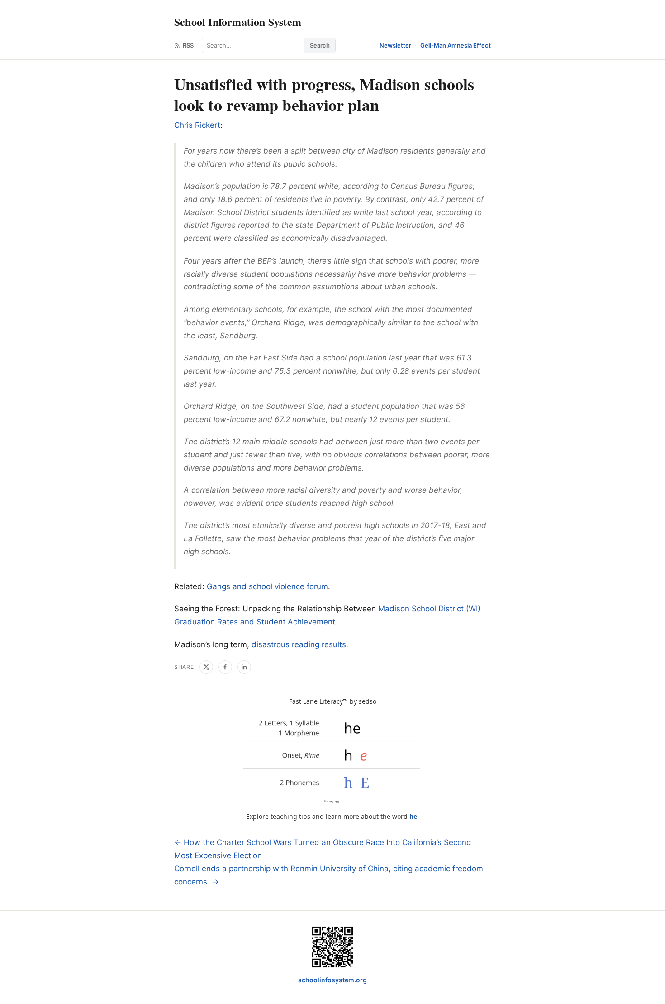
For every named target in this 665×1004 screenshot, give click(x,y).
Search (320, 45)
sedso (367, 701)
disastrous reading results (299, 644)
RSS (188, 45)
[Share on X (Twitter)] (206, 667)
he (413, 816)
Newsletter (395, 45)
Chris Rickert (197, 125)
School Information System (237, 21)
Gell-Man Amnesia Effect (455, 45)
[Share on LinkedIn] (244, 667)
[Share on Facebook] (225, 667)
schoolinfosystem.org (332, 980)
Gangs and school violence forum (267, 586)
